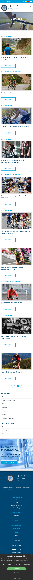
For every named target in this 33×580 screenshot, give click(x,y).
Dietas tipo (16, 515)
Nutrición (4, 411)
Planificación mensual (16, 500)
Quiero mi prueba (9, 462)
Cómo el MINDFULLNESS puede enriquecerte (16, 126)
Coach (16, 502)
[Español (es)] (26, 1)
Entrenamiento (9, 71)
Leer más (21, 562)
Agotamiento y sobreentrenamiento (12, 372)
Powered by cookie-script (17, 578)
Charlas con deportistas (8, 400)
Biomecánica (5, 397)
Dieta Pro (16, 520)
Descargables (5, 430)
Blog (3, 427)
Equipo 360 (16, 528)
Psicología (8, 36)
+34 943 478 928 (8, 1)
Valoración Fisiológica (8, 418)
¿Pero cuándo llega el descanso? (11, 302)
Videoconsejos (6, 434)
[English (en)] (28, 1)
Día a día (16, 518)
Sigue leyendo (8, 65)
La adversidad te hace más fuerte (11, 93)
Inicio (9, 23)
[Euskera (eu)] (31, 1)
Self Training (16, 508)
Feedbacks (5, 407)
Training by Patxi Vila (16, 505)
